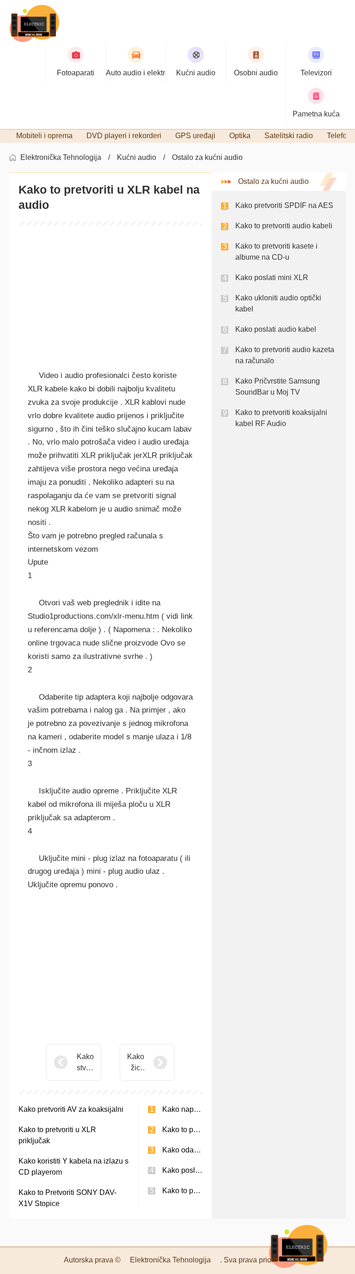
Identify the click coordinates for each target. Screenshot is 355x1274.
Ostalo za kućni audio (207, 157)
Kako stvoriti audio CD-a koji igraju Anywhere (85, 1063)
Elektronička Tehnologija (60, 157)
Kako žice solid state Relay (135, 1063)
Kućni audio (136, 157)
